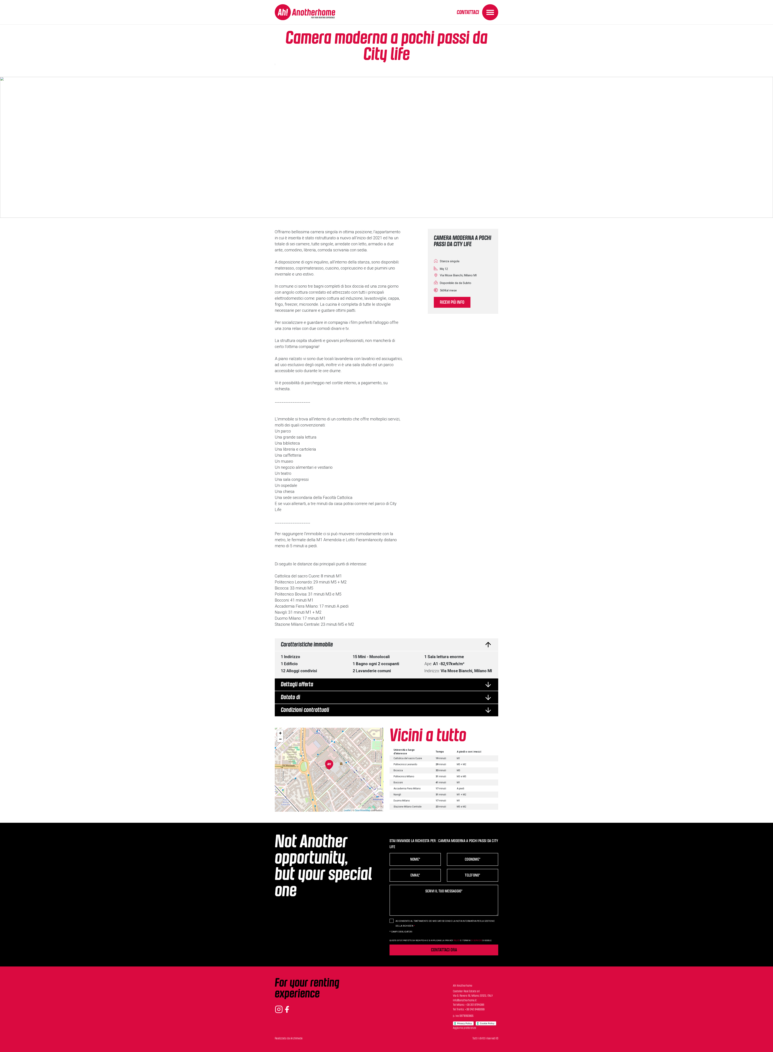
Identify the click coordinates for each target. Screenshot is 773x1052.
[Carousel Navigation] (386, 147)
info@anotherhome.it (465, 1000)
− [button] (280, 739)
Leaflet (347, 810)
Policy (457, 940)
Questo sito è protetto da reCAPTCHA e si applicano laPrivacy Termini (441, 940)
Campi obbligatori (401, 932)
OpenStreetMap (362, 810)
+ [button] (280, 733)
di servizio (476, 940)
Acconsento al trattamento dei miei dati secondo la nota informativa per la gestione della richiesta (445, 923)
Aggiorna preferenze (464, 1027)
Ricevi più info (452, 302)
